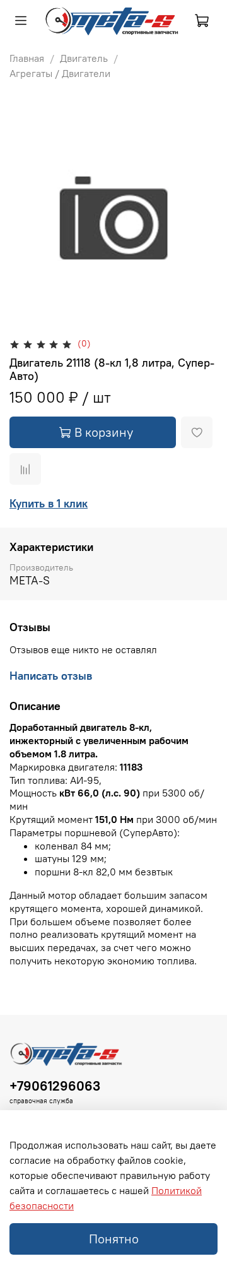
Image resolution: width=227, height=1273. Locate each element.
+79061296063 (54, 1085)
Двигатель (84, 58)
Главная (26, 58)
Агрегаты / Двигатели (59, 73)
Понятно (114, 1238)
